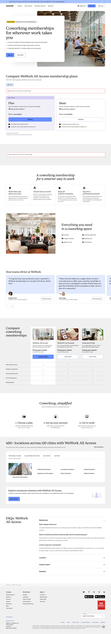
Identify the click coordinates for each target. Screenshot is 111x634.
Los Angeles (67, 469)
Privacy (63, 622)
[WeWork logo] (10, 5)
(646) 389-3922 (10, 620)
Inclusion (8, 599)
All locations (9, 617)
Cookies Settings (85, 622)
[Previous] (6, 1)
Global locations (10, 594)
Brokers (25, 594)
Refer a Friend (27, 599)
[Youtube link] (83, 592)
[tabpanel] (55, 469)
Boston (66, 473)
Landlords (25, 597)
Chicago (89, 469)
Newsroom (9, 603)
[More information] (34, 126)
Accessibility (95, 622)
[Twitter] (99, 592)
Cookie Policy (75, 622)
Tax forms (42, 601)
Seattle (89, 473)
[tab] (14, 457)
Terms (68, 622)
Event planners (27, 601)
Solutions (8, 584)
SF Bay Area (44, 469)
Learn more (61, 1)
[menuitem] (19, 6)
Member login (43, 597)
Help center (43, 599)
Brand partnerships (28, 603)
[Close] (104, 2)
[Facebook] (89, 592)
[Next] (8, 1)
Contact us (43, 594)
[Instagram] (94, 592)
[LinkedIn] (104, 592)
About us (8, 597)
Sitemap (103, 622)
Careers (8, 601)
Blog (7, 606)
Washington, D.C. (45, 473)
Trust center (9, 608)
